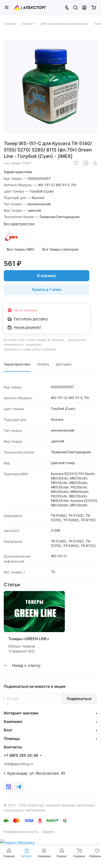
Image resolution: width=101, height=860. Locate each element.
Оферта (48, 832)
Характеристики (17, 364)
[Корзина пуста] (93, 7)
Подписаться (79, 698)
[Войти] (84, 7)
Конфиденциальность (21, 832)
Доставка (63, 364)
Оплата (43, 364)
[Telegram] (18, 787)
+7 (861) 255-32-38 (21, 755)
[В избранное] (76, 163)
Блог (8, 730)
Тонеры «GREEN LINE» (28, 638)
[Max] (8, 787)
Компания (13, 721)
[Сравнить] (85, 163)
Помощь (12, 738)
